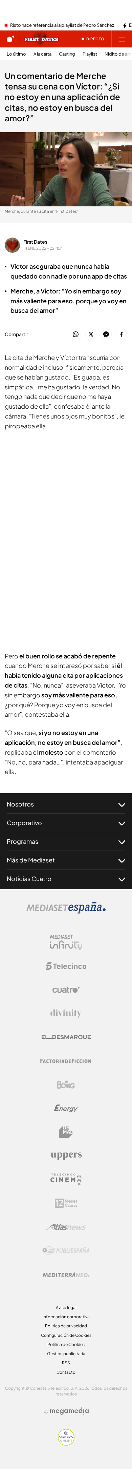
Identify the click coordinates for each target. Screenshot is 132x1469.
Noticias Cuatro (29, 878)
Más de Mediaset (31, 860)
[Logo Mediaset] (66, 911)
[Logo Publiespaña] (66, 1250)
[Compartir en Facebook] (121, 334)
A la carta (42, 54)
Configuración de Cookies (66, 1335)
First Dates (35, 241)
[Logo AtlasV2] (66, 1227)
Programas (22, 841)
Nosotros (20, 804)
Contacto (66, 1372)
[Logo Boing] (66, 1084)
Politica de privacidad (66, 1325)
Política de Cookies (66, 1344)
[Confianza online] (66, 1443)
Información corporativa (66, 1316)
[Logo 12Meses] (66, 1203)
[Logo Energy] (66, 1108)
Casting (67, 54)
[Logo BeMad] (66, 1132)
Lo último (16, 54)
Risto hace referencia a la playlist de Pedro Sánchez (62, 25)
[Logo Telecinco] (66, 966)
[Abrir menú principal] (121, 39)
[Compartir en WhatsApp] (76, 334)
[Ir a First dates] (41, 38)
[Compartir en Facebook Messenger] (106, 334)
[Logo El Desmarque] (66, 1037)
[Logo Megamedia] (69, 1411)
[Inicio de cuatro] (10, 39)
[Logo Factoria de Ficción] (66, 1061)
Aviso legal (66, 1307)
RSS (66, 1362)
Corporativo (24, 823)
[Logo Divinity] (66, 1013)
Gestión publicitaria (66, 1353)
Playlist (90, 54)
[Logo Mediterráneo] (66, 1274)
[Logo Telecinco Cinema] (66, 1179)
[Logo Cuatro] (66, 989)
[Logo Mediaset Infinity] (66, 942)
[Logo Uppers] (66, 1155)
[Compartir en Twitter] (91, 334)
